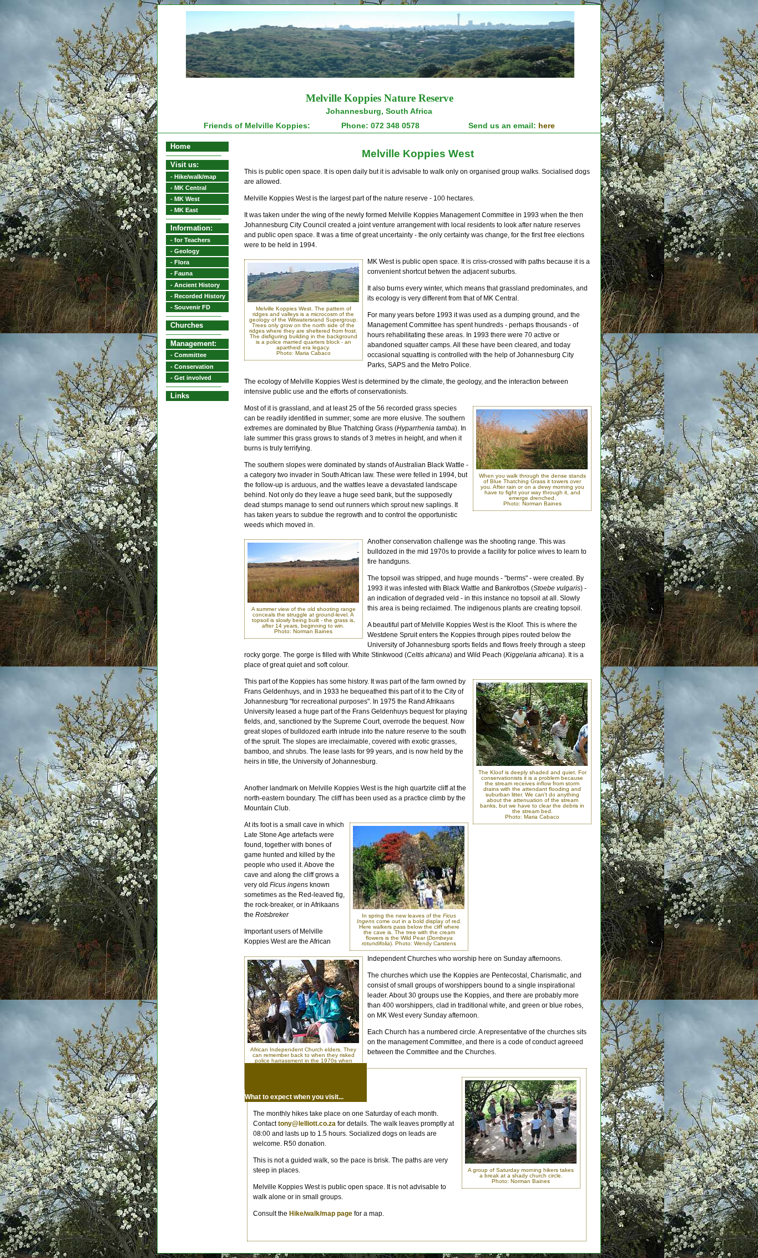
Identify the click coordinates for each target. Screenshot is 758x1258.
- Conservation (192, 366)
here (545, 125)
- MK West (185, 199)
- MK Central (188, 187)
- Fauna (181, 273)
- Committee (188, 355)
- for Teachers (190, 240)
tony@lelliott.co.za (307, 1123)
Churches (186, 325)
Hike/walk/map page (320, 1213)
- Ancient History (195, 285)
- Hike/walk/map (193, 176)
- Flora (179, 262)
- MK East (184, 210)
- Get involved (190, 377)
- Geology (184, 251)
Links (179, 396)
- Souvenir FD (190, 307)
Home (180, 146)
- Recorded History (197, 296)
